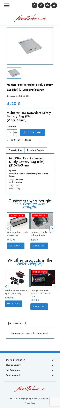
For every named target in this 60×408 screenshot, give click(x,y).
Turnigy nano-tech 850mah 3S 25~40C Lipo (40, 293)
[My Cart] (54, 5)
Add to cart (33, 132)
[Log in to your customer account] (41, 5)
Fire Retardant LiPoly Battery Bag (17, 234)
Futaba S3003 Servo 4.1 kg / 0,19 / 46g (17, 292)
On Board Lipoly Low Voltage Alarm (41, 234)
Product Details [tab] (35, 150)
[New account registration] (48, 5)
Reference (11, 96)
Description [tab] (15, 150)
